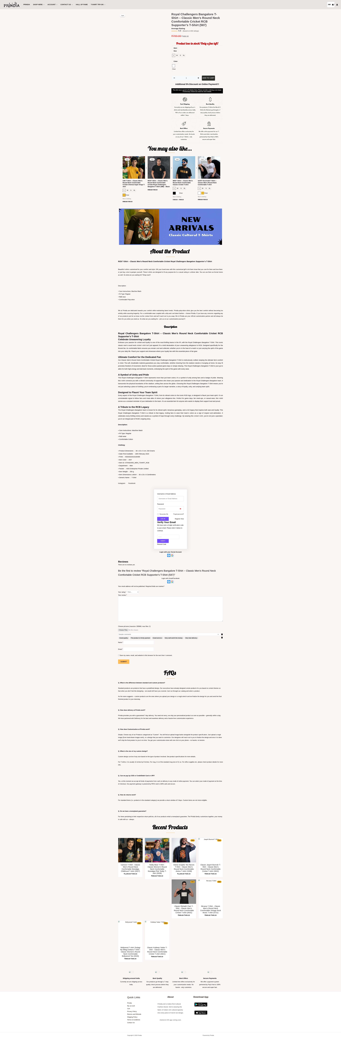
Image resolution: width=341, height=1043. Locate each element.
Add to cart (208, 78)
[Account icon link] (337, 4)
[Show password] (180, 508)
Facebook (131, 483)
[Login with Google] (172, 555)
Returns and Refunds (134, 1014)
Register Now (179, 519)
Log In (163, 519)
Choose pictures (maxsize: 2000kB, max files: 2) (134, 626)
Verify (163, 541)
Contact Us (65, 4)
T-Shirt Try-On (97, 4)
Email (120, 649)
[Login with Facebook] (168, 555)
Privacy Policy (132, 1011)
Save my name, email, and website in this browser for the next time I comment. (146, 655)
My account (131, 1006)
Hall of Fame (82, 4)
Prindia (26, 4)
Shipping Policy (132, 1017)
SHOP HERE (38, 4)
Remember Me (164, 514)
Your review (122, 595)
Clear (174, 69)
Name (120, 642)
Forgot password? (178, 514)
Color (176, 61)
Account (52, 4)
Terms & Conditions (133, 1020)
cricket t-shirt (141, 345)
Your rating (122, 592)
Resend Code (161, 544)
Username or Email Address (166, 494)
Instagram (122, 483)
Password (160, 504)
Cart (128, 1008)
